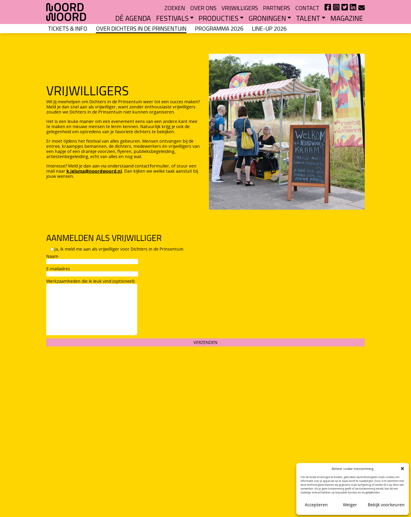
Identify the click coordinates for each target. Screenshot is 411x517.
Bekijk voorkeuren (386, 505)
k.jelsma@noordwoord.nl (94, 171)
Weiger (350, 505)
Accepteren (316, 505)
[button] (402, 468)
